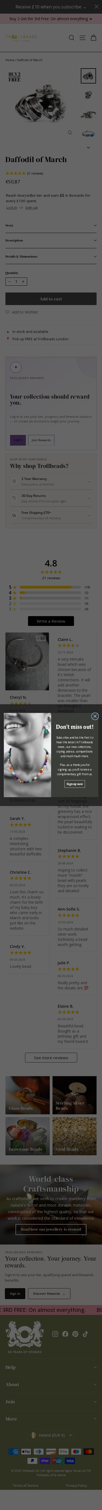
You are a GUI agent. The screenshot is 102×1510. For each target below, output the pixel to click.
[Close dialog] (95, 716)
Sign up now (74, 784)
